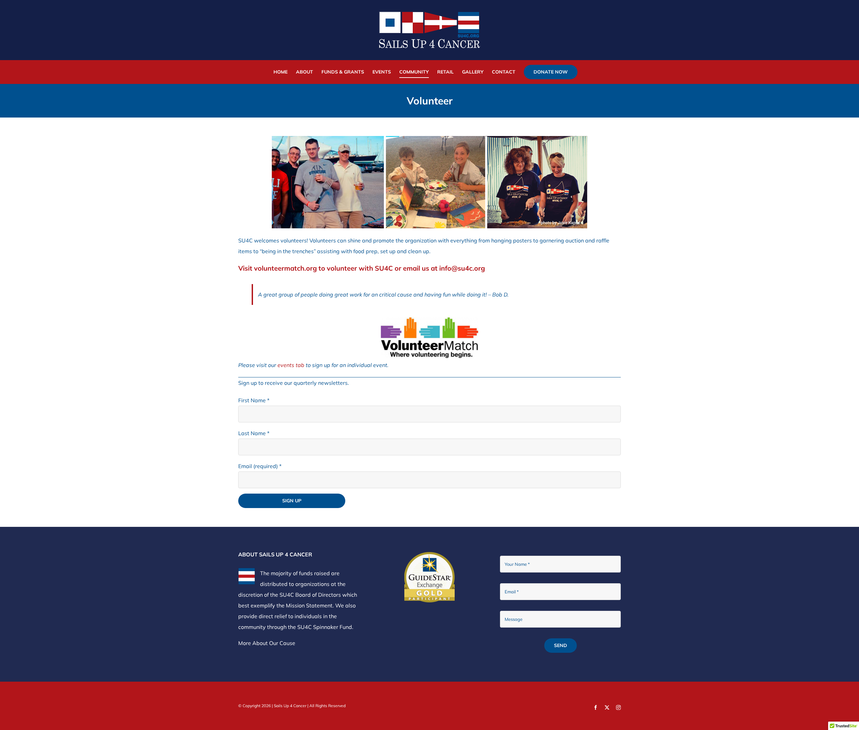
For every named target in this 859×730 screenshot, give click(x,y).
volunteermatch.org (285, 268)
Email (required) (260, 466)
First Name (253, 400)
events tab (290, 365)
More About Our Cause (266, 643)
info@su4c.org (462, 268)
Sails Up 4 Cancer (290, 705)
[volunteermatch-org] (429, 318)
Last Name (253, 433)
